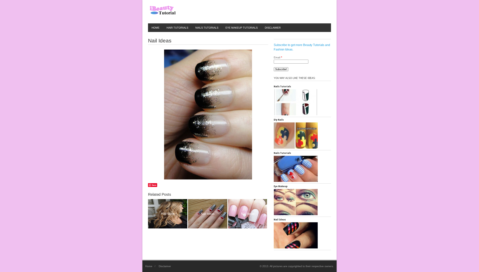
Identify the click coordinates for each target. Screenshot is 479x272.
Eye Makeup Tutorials (241, 27)
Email (278, 57)
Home (155, 27)
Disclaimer (273, 27)
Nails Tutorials (206, 27)
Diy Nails (279, 120)
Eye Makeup (280, 186)
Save (154, 185)
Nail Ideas (179, 213)
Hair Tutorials (177, 27)
